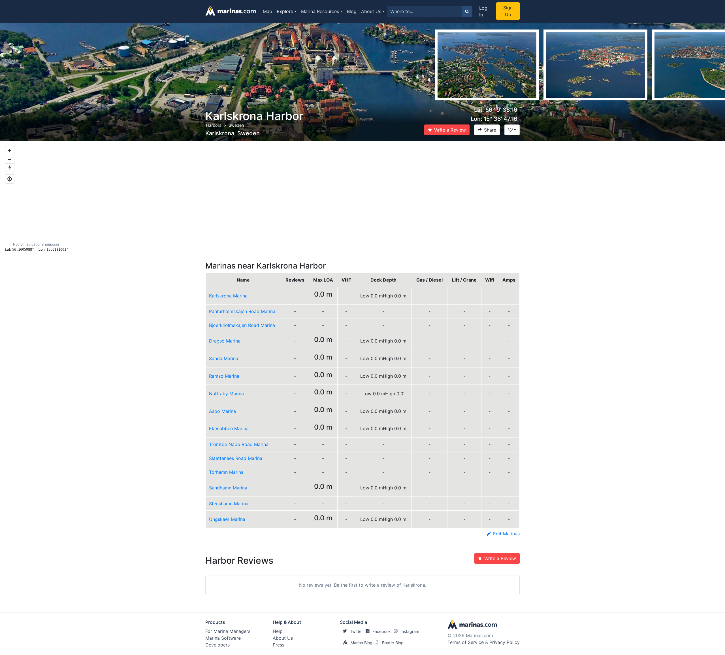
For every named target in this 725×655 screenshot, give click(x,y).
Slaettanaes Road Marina (235, 458)
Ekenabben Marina (229, 428)
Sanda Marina (223, 358)
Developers (217, 645)
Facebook (381, 631)
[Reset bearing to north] (9, 167)
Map (267, 11)
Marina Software (223, 638)
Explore (285, 11)
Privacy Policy (504, 642)
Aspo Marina (222, 411)
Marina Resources (320, 11)
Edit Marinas (506, 533)
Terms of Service (465, 642)
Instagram (409, 631)
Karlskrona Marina (228, 296)
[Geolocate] (9, 179)
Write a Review (450, 130)
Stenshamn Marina (228, 503)
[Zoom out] (9, 159)
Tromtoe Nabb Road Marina (238, 444)
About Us (371, 11)
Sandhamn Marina (228, 488)
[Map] (362, 197)
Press (278, 645)
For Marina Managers (227, 631)
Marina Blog (361, 642)
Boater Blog (393, 642)
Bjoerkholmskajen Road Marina (242, 325)
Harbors (213, 125)
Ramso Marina (224, 376)
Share (490, 130)
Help (278, 631)
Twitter (356, 631)
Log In (483, 11)
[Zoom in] (9, 150)
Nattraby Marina (226, 393)
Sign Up (508, 11)
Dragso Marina (224, 341)
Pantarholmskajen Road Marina (242, 311)
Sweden (236, 125)
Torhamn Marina (226, 472)
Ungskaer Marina (227, 519)
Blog (352, 11)
